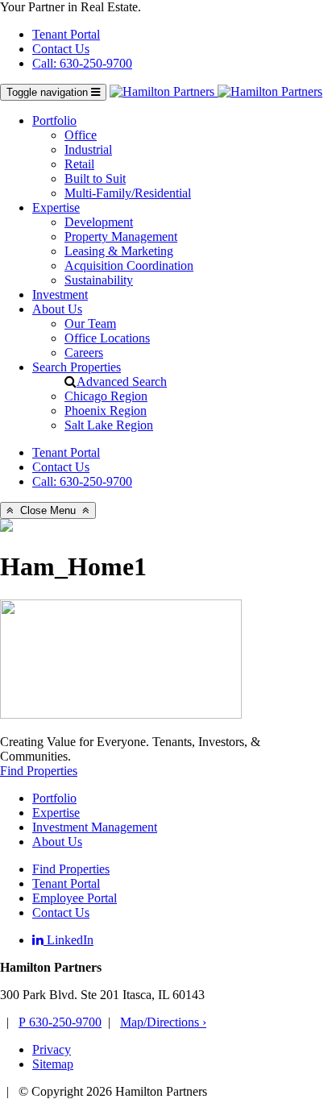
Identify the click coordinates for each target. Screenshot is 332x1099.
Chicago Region (105, 396)
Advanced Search (122, 381)
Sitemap (52, 1064)
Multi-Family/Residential (127, 193)
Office (80, 135)
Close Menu (48, 510)
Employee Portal (74, 898)
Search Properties (76, 367)
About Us (57, 309)
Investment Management (94, 827)
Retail (79, 164)
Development (98, 222)
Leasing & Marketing (118, 251)
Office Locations (107, 338)
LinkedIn (68, 940)
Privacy (51, 1049)
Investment (60, 294)
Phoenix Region (105, 410)
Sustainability (98, 280)
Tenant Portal (66, 34)
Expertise (56, 207)
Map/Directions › (163, 1022)
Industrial (88, 149)
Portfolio (54, 120)
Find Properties (38, 771)
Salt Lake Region (108, 425)
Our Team (90, 323)
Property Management (120, 236)
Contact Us (60, 49)
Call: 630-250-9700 (82, 63)
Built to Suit (95, 178)
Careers (83, 352)
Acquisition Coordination (128, 265)
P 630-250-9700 (60, 1022)
